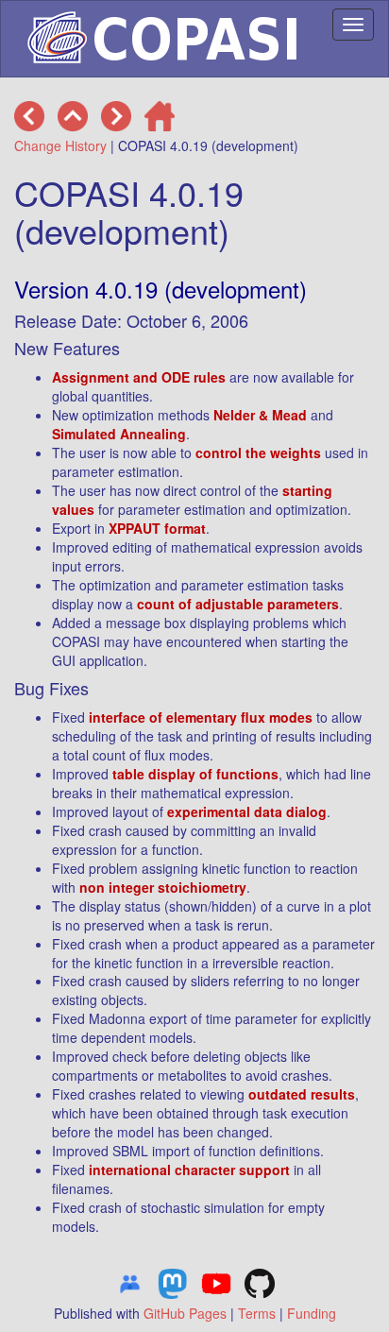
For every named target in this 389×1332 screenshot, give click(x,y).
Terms (257, 1313)
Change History (60, 145)
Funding (311, 1313)
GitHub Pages (185, 1313)
